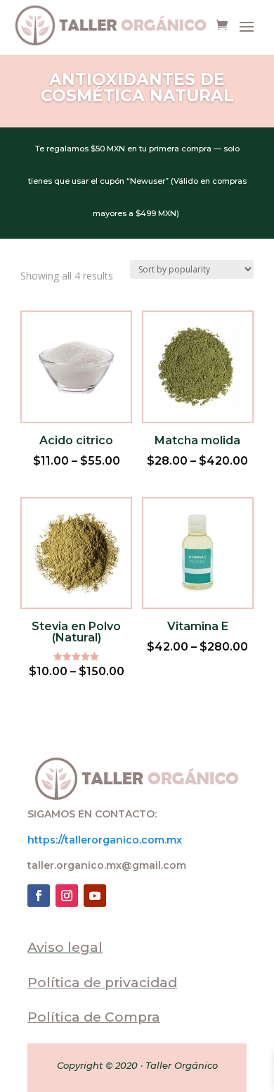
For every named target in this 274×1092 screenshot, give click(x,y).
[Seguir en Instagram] (67, 895)
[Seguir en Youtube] (95, 895)
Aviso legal (65, 947)
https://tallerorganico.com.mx (104, 840)
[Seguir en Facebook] (38, 895)
